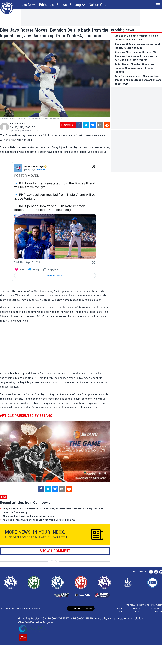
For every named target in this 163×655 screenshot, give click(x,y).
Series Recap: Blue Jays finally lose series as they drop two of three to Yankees (134, 68)
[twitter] (86, 125)
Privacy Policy (120, 610)
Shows (62, 4)
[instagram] (156, 572)
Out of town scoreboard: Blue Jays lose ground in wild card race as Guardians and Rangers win (138, 80)
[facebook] (79, 125)
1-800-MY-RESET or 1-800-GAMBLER (70, 618)
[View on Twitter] (94, 168)
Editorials (46, 4)
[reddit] (107, 125)
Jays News (28, 4)
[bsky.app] (93, 125)
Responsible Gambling (157, 610)
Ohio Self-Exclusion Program (35, 622)
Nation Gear (98, 4)
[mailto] (100, 125)
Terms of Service (136, 610)
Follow (41, 169)
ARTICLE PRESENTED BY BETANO (26, 415)
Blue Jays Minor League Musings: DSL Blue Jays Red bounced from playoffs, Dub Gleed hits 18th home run (135, 56)
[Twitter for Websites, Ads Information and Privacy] (93, 262)
